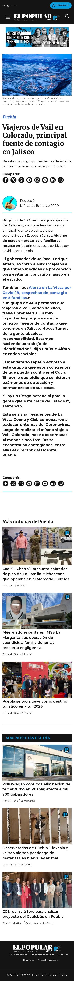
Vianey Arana (10, 800)
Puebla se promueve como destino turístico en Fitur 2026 (34, 704)
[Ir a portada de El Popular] (37, 17)
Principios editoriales (42, 954)
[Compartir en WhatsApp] (21, 180)
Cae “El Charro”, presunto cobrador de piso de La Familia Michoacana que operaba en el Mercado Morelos (35, 574)
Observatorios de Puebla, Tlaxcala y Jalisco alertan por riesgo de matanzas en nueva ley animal (35, 853)
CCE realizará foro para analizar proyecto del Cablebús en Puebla (33, 914)
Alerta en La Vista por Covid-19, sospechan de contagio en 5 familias (36, 292)
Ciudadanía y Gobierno (39, 923)
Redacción (28, 201)
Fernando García (11, 654)
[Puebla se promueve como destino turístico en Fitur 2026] (37, 680)
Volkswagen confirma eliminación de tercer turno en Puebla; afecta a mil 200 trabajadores (36, 789)
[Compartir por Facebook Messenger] (45, 180)
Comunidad (27, 800)
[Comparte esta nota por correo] (37, 180)
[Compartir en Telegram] (29, 180)
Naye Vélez (8, 585)
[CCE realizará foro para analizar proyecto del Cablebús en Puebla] (37, 890)
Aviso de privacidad (48, 959)
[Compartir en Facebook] (5, 180)
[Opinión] (37, 37)
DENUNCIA (62, 5)
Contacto (28, 959)
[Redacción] (9, 203)
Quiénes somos (18, 954)
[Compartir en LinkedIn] (53, 180)
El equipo (63, 954)
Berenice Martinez (12, 923)
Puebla (9, 116)
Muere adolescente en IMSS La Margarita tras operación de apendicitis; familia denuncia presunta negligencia (31, 640)
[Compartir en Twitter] (13, 180)
